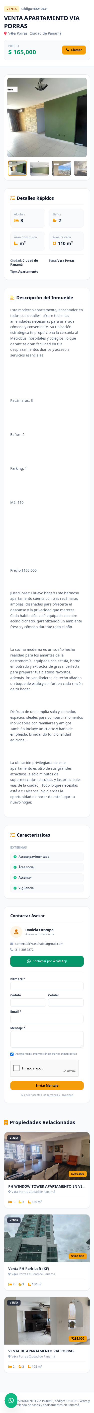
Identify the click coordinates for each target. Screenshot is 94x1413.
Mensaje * (17, 1028)
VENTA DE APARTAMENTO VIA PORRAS (41, 1351)
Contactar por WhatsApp (50, 961)
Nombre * (17, 979)
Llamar (76, 50)
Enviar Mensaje (47, 1085)
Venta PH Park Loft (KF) (28, 1268)
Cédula (15, 995)
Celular (53, 995)
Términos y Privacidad (60, 1095)
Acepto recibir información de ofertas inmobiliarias (46, 1054)
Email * (15, 1012)
